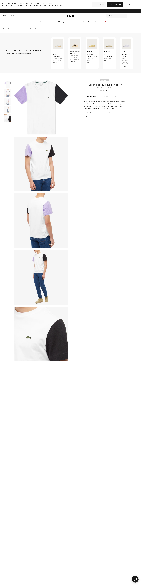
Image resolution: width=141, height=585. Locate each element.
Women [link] (12, 16)
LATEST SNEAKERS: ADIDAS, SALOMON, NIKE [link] (14, 11)
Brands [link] (42, 22)
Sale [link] (106, 22)
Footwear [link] (52, 22)
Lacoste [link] (112, 102)
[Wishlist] (133, 16)
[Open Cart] (137, 16)
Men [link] (4, 16)
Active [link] (90, 22)
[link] (70, 16)
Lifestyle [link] (82, 22)
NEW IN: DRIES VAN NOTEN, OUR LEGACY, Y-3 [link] (68, 11)
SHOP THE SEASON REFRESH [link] (41, 11)
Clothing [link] (61, 22)
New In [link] (35, 22)
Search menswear (117, 16)
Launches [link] (98, 22)
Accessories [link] (71, 22)
